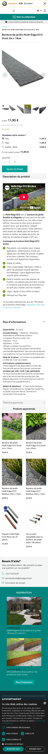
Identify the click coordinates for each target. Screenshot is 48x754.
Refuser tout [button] (35, 749)
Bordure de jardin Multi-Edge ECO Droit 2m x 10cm (12, 445)
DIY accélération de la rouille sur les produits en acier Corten (22, 673)
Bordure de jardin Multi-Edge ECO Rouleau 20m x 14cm (35, 491)
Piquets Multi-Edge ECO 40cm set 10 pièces (10, 537)
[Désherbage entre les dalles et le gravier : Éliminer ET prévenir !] (24, 611)
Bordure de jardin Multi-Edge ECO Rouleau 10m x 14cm (11, 491)
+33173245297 (12, 573)
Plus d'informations (14, 321)
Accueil (4, 27)
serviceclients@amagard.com (18, 578)
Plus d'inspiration (24, 682)
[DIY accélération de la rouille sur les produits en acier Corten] (24, 652)
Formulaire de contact (15, 582)
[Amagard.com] (14, 10)
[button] (24, 744)
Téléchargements (13, 402)
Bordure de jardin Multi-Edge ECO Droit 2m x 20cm (36, 445)
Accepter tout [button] (13, 749)
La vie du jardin (13, 628)
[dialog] (24, 727)
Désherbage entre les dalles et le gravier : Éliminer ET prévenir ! (24, 631)
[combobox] (45, 703)
